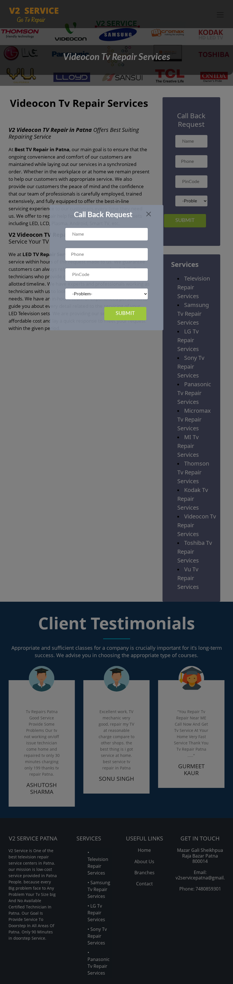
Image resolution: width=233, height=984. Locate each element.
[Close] (148, 214)
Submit (125, 313)
